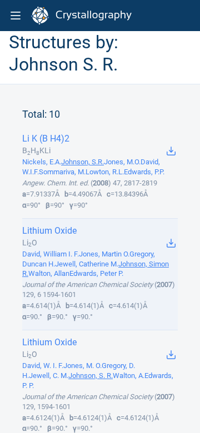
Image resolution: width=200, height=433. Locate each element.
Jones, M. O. (82, 365)
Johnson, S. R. (90, 375)
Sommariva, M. (62, 172)
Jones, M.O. (122, 162)
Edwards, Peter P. (96, 273)
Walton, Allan (48, 273)
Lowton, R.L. (105, 172)
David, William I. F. (50, 254)
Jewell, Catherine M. (86, 264)
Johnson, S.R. (82, 162)
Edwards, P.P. (144, 172)
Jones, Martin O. (104, 254)
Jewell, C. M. (48, 375)
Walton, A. (128, 375)
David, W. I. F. (42, 365)
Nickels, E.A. (41, 162)
